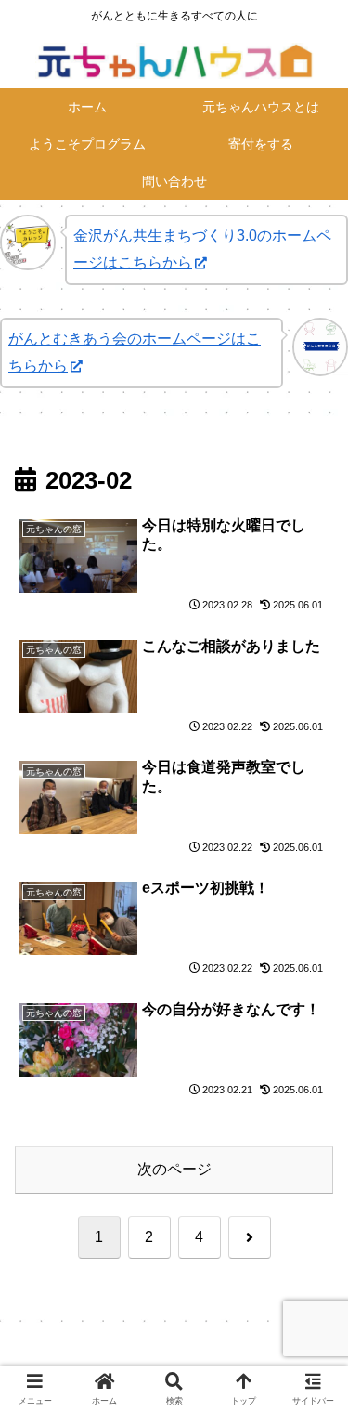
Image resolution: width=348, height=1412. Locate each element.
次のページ (174, 1169)
